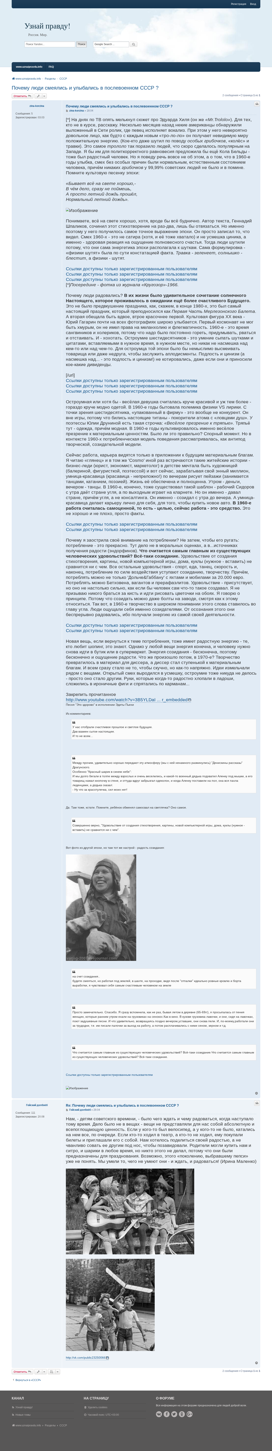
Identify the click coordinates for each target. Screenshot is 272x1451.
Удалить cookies (97, 1407)
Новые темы (23, 1414)
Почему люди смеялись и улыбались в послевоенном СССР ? (85, 88)
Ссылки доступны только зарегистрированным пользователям (131, 268)
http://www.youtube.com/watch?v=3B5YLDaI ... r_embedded (127, 699)
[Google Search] (133, 44)
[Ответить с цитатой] (257, 103)
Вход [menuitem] (253, 4)
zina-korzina (37, 105)
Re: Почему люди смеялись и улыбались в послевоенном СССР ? (122, 1105)
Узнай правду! (47, 25)
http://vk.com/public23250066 (85, 1357)
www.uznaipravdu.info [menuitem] (29, 66)
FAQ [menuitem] (51, 66)
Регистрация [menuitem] (238, 4)
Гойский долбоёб (37, 1105)
